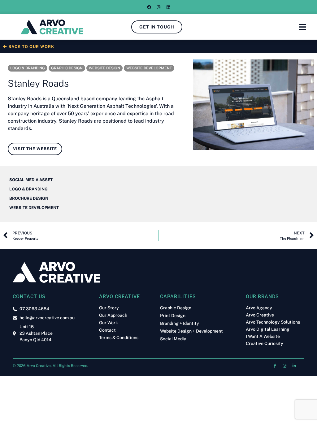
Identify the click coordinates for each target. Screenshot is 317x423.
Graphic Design (67, 68)
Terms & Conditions (118, 337)
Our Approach (113, 315)
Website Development (149, 68)
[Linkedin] (168, 7)
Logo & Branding (27, 68)
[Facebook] (149, 7)
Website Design (104, 68)
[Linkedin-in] (294, 366)
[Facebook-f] (275, 366)
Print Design (172, 315)
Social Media (173, 339)
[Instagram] (158, 7)
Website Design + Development (191, 331)
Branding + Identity (179, 323)
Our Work (108, 323)
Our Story (109, 308)
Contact (107, 330)
